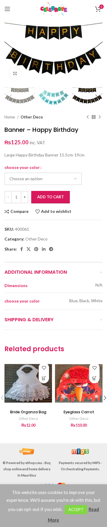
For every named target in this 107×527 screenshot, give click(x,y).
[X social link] (28, 249)
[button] (44, 378)
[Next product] (100, 117)
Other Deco (32, 117)
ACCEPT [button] (76, 509)
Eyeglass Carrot (79, 411)
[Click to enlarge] (15, 74)
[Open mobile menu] (7, 9)
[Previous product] (88, 117)
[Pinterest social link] (36, 249)
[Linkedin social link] (43, 249)
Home (10, 117)
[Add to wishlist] (44, 368)
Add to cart (50, 196)
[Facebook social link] (21, 249)
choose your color (22, 167)
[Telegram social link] (51, 249)
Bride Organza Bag (28, 411)
